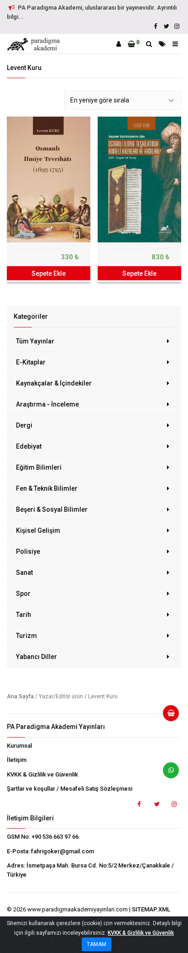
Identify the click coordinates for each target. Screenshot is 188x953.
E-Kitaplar (31, 362)
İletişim (16, 759)
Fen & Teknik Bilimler (47, 488)
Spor (23, 593)
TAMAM (96, 944)
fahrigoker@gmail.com (62, 851)
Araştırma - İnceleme (47, 404)
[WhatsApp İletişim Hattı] (167, 773)
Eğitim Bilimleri (39, 467)
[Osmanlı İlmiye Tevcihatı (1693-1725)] (48, 179)
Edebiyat (29, 446)
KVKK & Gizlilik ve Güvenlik (42, 774)
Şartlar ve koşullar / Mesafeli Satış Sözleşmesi (69, 788)
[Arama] (149, 43)
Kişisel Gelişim (38, 530)
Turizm (26, 635)
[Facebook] (155, 26)
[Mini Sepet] (167, 716)
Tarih (23, 614)
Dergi (24, 425)
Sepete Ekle (48, 273)
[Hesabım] (119, 43)
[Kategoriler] (162, 43)
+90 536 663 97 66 (54, 836)
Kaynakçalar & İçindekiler (54, 383)
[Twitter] (166, 26)
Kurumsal (19, 745)
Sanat (24, 572)
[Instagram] (176, 26)
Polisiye (28, 551)
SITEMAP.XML (151, 909)
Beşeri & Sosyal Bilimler (52, 509)
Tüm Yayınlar (35, 341)
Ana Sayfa (20, 696)
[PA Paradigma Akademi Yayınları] (34, 44)
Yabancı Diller (36, 656)
